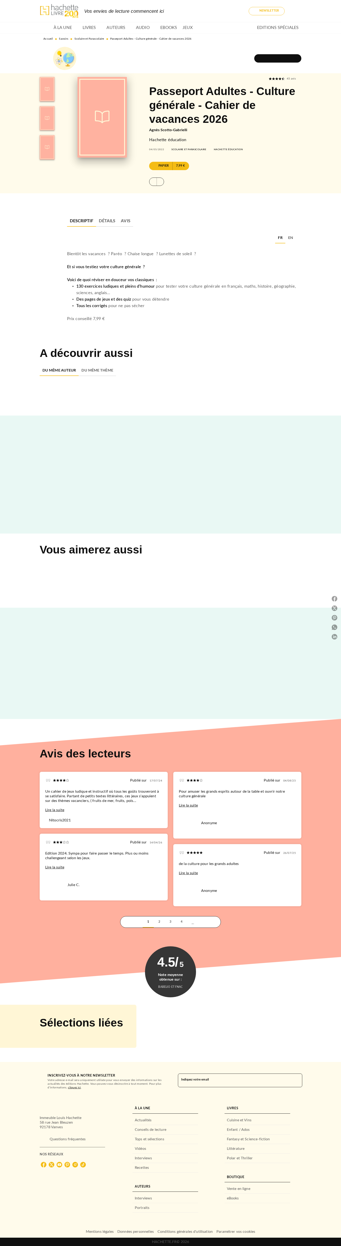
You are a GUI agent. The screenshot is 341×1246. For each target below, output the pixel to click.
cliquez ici (74, 1087)
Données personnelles (135, 1231)
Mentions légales (100, 1231)
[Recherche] (295, 11)
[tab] (45, 27)
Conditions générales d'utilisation (185, 1231)
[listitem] (44, 1165)
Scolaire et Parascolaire (89, 38)
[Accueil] (59, 11)
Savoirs (63, 38)
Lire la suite (54, 810)
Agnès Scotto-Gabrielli (168, 130)
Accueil (48, 38)
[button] (267, 11)
